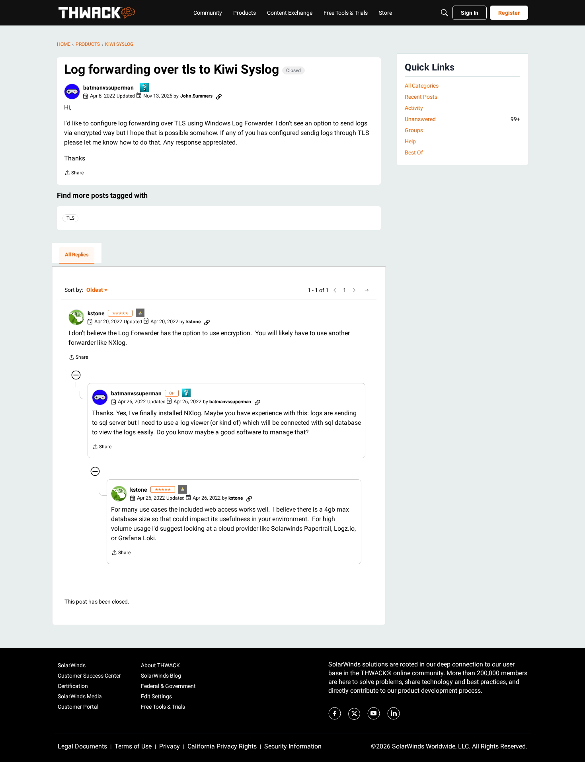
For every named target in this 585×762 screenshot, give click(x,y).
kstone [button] (96, 313)
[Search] (444, 13)
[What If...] (140, 313)
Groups (414, 130)
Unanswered (462, 119)
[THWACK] (96, 13)
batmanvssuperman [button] (108, 87)
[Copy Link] (219, 96)
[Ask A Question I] (145, 88)
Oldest (95, 290)
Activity (414, 108)
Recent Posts (421, 97)
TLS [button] (70, 218)
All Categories (422, 85)
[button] (72, 92)
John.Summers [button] (196, 96)
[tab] (76, 255)
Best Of (414, 152)
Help (410, 141)
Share (74, 174)
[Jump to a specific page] (367, 290)
